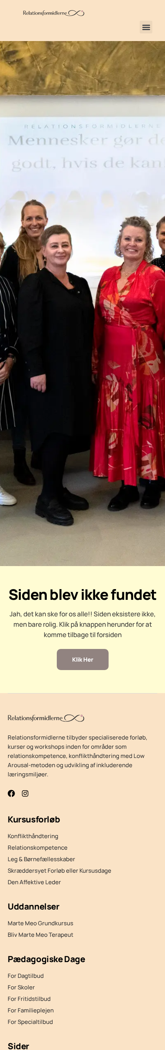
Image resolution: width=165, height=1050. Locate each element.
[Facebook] (11, 793)
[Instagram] (25, 793)
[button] (146, 27)
